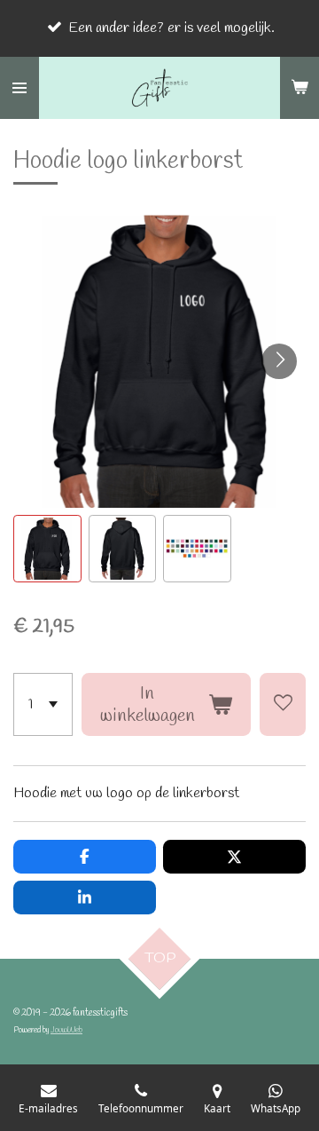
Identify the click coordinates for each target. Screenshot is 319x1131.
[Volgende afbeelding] (279, 361)
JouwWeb (66, 1030)
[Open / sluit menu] (19, 88)
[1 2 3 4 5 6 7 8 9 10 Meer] (43, 704)
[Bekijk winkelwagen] (299, 88)
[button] (47, 549)
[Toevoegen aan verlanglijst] (283, 704)
